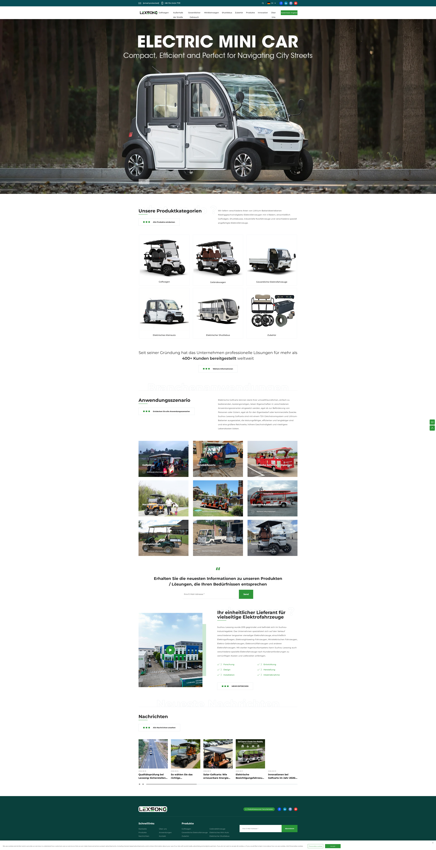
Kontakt (162, 836)
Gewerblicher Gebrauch (194, 13)
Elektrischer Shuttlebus (218, 335)
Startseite (143, 829)
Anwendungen (165, 832)
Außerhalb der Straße (178, 13)
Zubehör (239, 13)
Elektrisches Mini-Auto (219, 832)
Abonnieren (289, 828)
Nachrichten (144, 836)
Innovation (263, 13)
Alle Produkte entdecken (164, 222)
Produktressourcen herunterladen (260, 809)
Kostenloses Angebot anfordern (289, 13)
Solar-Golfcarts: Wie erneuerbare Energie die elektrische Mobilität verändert (153, 776)
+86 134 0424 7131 (172, 3)
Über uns (163, 829)
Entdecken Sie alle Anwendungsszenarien (171, 411)
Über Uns (273, 13)
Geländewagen (218, 282)
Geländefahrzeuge (217, 829)
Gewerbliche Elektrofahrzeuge (271, 282)
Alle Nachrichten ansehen (164, 728)
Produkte (250, 13)
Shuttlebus (227, 13)
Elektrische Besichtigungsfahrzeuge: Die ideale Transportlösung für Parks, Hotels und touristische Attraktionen (185, 776)
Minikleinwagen (211, 13)
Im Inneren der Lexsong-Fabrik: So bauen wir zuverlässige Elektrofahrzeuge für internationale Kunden (250, 776)
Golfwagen (164, 13)
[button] (141, 181)
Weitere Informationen (223, 369)
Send (246, 594)
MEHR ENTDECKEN (240, 686)
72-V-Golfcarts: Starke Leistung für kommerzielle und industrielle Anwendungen (281, 776)
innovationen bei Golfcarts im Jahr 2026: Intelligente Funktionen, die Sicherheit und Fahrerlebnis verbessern (218, 776)
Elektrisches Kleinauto (164, 335)
